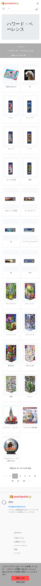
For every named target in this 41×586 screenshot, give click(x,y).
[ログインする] (37, 3)
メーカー (17, 553)
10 (35, 476)
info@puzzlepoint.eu (16, 506)
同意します (20, 578)
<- (5, 476)
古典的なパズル (19, 542)
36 (24, 481)
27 (18, 481)
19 (12, 481)
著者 (15, 549)
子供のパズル (19, 538)
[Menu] (3, 8)
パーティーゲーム (20, 546)
